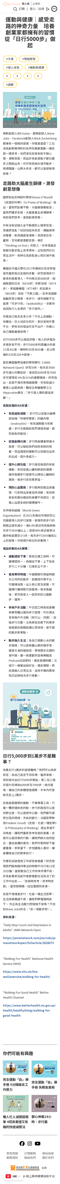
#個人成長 (12, 67)
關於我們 (48, 1157)
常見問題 (12, 1153)
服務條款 (12, 1157)
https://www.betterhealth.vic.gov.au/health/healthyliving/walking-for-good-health (29, 1010)
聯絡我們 (30, 1157)
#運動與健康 (36, 67)
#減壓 (10, 84)
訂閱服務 (30, 1153)
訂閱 (22, 9)
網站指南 (48, 1153)
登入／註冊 (37, 9)
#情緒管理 (29, 59)
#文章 (10, 59)
